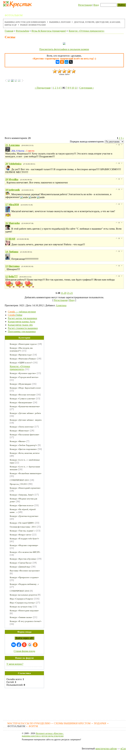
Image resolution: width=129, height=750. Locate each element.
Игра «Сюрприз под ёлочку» (22, 603)
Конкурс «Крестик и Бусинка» (23, 559)
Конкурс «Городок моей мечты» (24, 377)
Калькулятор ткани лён (20, 325)
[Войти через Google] (29, 644)
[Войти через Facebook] (19, 644)
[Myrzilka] (6, 182)
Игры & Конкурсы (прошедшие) (48, 31)
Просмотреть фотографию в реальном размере (64, 49)
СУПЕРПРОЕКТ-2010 (19, 591)
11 (76, 87)
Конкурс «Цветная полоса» (22, 505)
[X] (71, 62)
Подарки (97, 11)
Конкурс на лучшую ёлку (21, 606)
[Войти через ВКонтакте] (13, 644)
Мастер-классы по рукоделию (26, 11)
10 (72, 87)
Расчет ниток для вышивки (22, 318)
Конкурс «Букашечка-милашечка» (25, 406)
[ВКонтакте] (57, 62)
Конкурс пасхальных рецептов (23, 595)
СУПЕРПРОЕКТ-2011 (19, 480)
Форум (30, 15)
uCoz (123, 748)
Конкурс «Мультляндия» (21, 384)
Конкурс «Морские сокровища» (24, 545)
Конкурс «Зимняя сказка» (21, 617)
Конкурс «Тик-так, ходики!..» (23, 531)
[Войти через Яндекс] (24, 644)
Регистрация (85, 5)
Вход (96, 5)
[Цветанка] (6, 269)
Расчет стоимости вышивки (23, 328)
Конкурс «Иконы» (18, 441)
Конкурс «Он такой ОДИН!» (22, 523)
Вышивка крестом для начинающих (25, 22)
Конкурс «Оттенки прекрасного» (86, 31)
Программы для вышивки (22, 331)
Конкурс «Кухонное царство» (23, 373)
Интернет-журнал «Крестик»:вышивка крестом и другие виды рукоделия (43, 734)
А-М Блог (44, 15)
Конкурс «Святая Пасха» (21, 563)
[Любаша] (8, 259)
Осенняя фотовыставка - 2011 (23, 527)
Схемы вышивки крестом (69, 11)
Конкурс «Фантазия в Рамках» (23, 358)
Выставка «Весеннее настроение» (25, 570)
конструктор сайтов (106, 748)
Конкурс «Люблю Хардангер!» (23, 445)
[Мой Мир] (66, 62)
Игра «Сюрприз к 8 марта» (22, 599)
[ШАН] (8, 244)
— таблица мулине (22, 311)
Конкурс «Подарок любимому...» (24, 584)
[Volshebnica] (8, 169)
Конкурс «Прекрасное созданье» (24, 577)
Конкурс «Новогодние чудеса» (23, 344)
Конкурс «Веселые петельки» (23, 394)
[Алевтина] (8, 150)
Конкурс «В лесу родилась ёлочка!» (26, 621)
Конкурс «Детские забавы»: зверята (26, 420)
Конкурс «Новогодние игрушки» (24, 610)
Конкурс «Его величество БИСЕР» (25, 552)
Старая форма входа (24, 651)
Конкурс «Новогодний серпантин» (25, 488)
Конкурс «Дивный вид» (20, 567)
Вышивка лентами (59, 22)
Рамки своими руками (33, 25)
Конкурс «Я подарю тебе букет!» (24, 538)
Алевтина (61, 305)
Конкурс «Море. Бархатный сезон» (25, 388)
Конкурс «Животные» (19, 430)
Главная (9, 31)
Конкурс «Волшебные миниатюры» (26, 473)
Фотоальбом (13, 15)
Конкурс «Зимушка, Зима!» (22, 495)
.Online (15, 315)
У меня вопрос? (14, 664)
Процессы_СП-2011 (19, 484)
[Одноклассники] (62, 62)
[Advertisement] (64, 114)
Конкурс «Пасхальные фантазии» (24, 434)
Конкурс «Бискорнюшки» (21, 402)
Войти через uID (24, 638)
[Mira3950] (8, 211)
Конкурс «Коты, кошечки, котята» (25, 453)
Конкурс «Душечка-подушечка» (24, 516)
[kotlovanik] (8, 194)
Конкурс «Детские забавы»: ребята (25, 413)
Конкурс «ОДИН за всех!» (21, 362)
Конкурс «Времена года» (21, 355)
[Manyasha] (8, 228)
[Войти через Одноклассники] (35, 644)
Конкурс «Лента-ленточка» (22, 427)
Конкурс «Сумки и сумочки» (22, 398)
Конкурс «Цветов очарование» (23, 449)
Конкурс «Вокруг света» (21, 534)
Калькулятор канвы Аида (21, 321)
